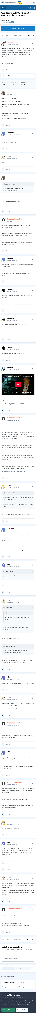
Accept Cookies (9, 1010)
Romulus (6, 20)
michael (9, 289)
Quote (8, 70)
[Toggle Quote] (4, 184)
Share (9, 969)
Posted (13, 44)
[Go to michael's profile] (3, 290)
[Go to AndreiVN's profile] (3, 319)
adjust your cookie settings (24, 1003)
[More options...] (32, 43)
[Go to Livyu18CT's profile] (3, 369)
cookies (11, 1001)
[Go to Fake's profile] (3, 565)
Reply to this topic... (11, 958)
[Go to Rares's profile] (3, 157)
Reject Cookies (22, 1010)
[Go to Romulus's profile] (3, 44)
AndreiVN (10, 318)
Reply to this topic (18, 28)
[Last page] (33, 35)
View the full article (7, 63)
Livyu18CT (11, 368)
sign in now (11, 951)
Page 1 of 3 (17, 35)
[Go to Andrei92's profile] (3, 134)
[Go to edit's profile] (3, 93)
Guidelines (15, 999)
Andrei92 (10, 133)
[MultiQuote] (3, 70)
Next (29, 35)
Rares (9, 156)
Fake (8, 564)
